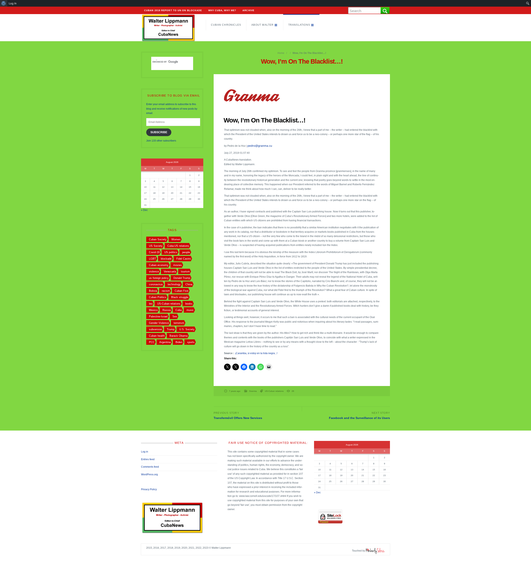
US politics (170, 252)
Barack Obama (178, 335)
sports (191, 342)
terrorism (179, 322)
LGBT (152, 258)
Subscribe (158, 132)
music (190, 310)
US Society (156, 245)
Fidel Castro (183, 258)
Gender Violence (159, 322)
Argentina (165, 342)
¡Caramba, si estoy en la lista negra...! (256, 353)
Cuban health (157, 335)
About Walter (262, 24)
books (188, 303)
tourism (185, 271)
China (188, 284)
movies (177, 265)
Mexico (153, 310)
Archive (248, 10)
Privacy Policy (149, 489)
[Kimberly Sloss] (375, 550)
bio (150, 303)
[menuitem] (3, 3)
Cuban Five (181, 290)
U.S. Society (187, 329)
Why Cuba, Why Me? (222, 10)
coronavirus (156, 284)
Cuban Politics (157, 297)
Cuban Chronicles (226, 24)
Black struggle (179, 297)
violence (154, 271)
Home (281, 53)
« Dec (144, 210)
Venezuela (170, 271)
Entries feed (148, 459)
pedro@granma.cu (259, 145)
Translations (299, 24)
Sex (174, 316)
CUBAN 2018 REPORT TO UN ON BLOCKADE (173, 10)
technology (174, 284)
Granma (253, 391)
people (186, 252)
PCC (152, 342)
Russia (166, 310)
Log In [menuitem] (13, 3)
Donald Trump (181, 278)
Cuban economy (158, 265)
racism (166, 290)
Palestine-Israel (158, 316)
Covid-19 (154, 252)
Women (175, 239)
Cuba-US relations (178, 245)
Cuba (178, 310)
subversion (155, 329)
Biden (178, 342)
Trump (170, 329)
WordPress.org (149, 474)
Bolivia (153, 290)
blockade (166, 258)
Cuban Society (158, 239)
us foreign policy (159, 278)
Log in (144, 451)
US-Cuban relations (274, 391)
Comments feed (150, 466)
